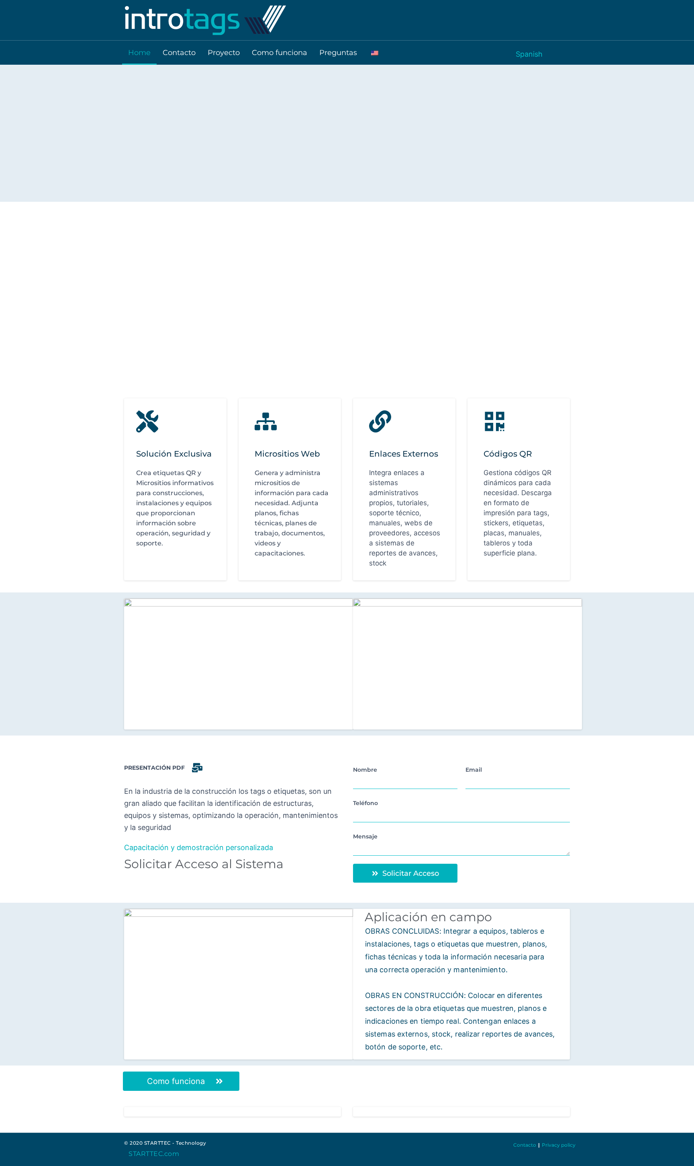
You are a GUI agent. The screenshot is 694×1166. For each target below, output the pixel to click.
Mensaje (365, 836)
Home (139, 52)
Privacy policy (559, 1145)
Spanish (529, 54)
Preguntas (338, 52)
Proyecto (224, 52)
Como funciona (279, 52)
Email (473, 769)
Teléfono (365, 803)
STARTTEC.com (154, 1154)
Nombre (365, 769)
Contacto (179, 52)
